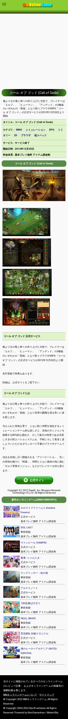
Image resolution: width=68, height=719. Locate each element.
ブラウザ (26, 135)
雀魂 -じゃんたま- (31, 557)
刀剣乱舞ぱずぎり (30, 603)
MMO (19, 129)
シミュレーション (36, 129)
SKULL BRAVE (28, 618)
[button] (34, 480)
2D (15, 135)
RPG (51, 129)
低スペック (40, 135)
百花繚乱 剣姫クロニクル (35, 633)
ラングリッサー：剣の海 (34, 572)
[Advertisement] (34, 49)
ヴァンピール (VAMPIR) (34, 542)
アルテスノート (29, 588)
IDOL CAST (27, 527)
